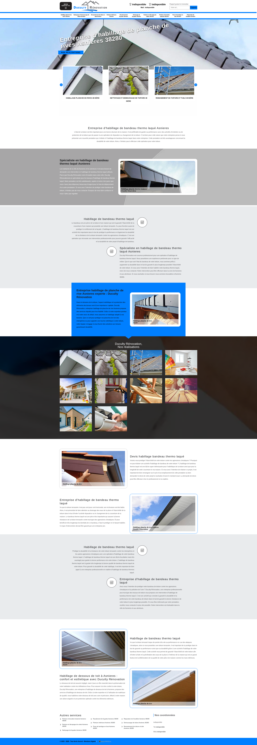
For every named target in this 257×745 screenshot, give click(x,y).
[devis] (66, 8)
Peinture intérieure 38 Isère (111, 15)
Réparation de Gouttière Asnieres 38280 (136, 719)
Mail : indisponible (147, 7)
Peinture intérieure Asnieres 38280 (104, 722)
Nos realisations (70, 52)
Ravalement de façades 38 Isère (123, 15)
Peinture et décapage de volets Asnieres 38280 (75, 725)
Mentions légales (90, 741)
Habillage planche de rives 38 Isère (66, 15)
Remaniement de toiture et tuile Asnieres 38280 (134, 727)
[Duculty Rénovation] (90, 6)
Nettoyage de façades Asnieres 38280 (74, 730)
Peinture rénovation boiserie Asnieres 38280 (74, 719)
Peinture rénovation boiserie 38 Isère (164, 15)
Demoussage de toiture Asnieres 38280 (136, 722)
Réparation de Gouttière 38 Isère (190, 15)
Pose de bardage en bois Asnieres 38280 (104, 727)
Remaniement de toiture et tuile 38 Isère (98, 15)
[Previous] (61, 84)
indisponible (139, 4)
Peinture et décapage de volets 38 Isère (150, 15)
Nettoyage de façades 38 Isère (136, 15)
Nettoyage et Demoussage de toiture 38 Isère (81, 15)
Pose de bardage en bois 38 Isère (177, 15)
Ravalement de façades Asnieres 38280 (105, 719)
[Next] (195, 84)
